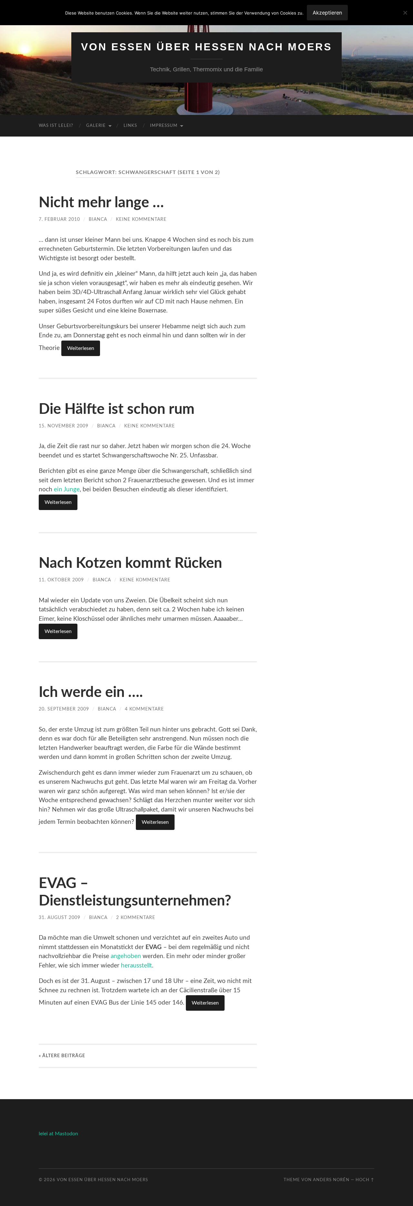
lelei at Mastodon (58, 1133)
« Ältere (62, 1055)
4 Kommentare (144, 709)
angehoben (126, 956)
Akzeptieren (327, 12)
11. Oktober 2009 (61, 579)
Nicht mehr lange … (101, 203)
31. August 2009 (59, 917)
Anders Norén (331, 1180)
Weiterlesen (80, 348)
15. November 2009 (63, 426)
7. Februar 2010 (59, 219)
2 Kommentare (135, 917)
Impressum (163, 126)
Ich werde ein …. (91, 692)
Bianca (98, 219)
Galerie (96, 126)
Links (130, 126)
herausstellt (136, 966)
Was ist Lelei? (56, 126)
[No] (405, 12)
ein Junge (67, 489)
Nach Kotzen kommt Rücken (130, 563)
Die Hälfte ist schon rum (117, 409)
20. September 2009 (64, 709)
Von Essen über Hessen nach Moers (206, 47)
